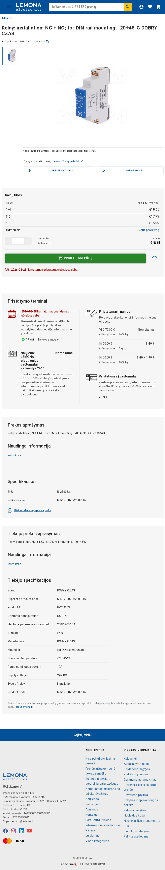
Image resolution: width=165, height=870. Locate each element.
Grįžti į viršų (83, 735)
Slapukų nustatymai (137, 831)
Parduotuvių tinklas (98, 820)
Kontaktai (92, 815)
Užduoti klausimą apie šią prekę (32, 510)
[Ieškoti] (128, 7)
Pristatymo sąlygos (137, 769)
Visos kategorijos (97, 841)
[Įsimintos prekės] (150, 6)
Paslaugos (93, 804)
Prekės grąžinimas (136, 774)
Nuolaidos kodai (134, 815)
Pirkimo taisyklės (135, 810)
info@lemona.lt (24, 706)
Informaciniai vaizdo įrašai (103, 825)
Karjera (90, 830)
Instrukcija (14, 455)
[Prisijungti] (141, 6)
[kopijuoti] (47, 42)
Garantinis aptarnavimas (140, 779)
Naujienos (92, 799)
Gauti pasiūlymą (149, 230)
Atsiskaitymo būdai (137, 764)
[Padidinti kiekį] (8, 241)
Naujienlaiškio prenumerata (142, 821)
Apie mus (92, 809)
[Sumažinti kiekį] (28, 241)
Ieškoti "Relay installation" (68, 161)
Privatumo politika (136, 795)
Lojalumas (92, 836)
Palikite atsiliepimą (136, 836)
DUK (126, 826)
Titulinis (7, 18)
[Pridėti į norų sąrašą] (154, 258)
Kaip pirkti (130, 758)
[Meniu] (9, 7)
